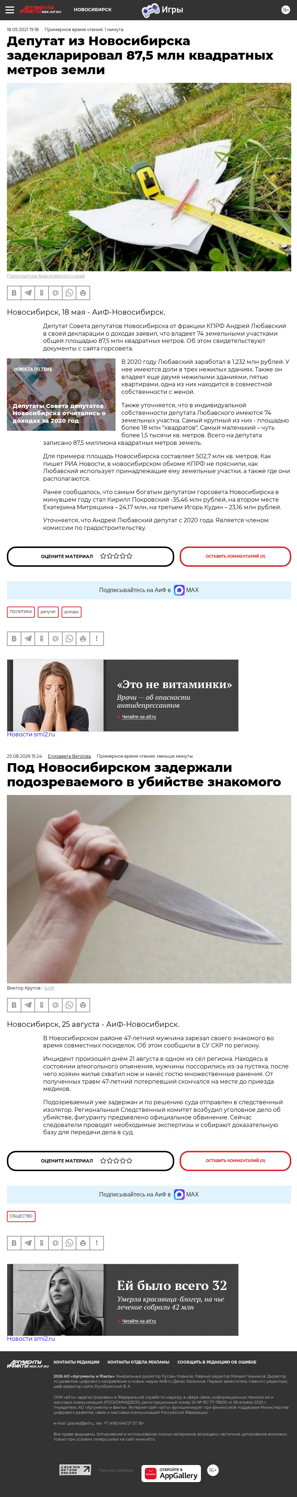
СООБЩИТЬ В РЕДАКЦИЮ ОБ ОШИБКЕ (216, 1362)
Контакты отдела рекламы (138, 1362)
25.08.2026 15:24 (24, 756)
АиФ (49, 988)
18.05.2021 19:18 (23, 29)
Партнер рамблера (116, 1470)
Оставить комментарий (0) (235, 556)
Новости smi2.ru (31, 734)
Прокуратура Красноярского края (46, 275)
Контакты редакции (76, 1362)
